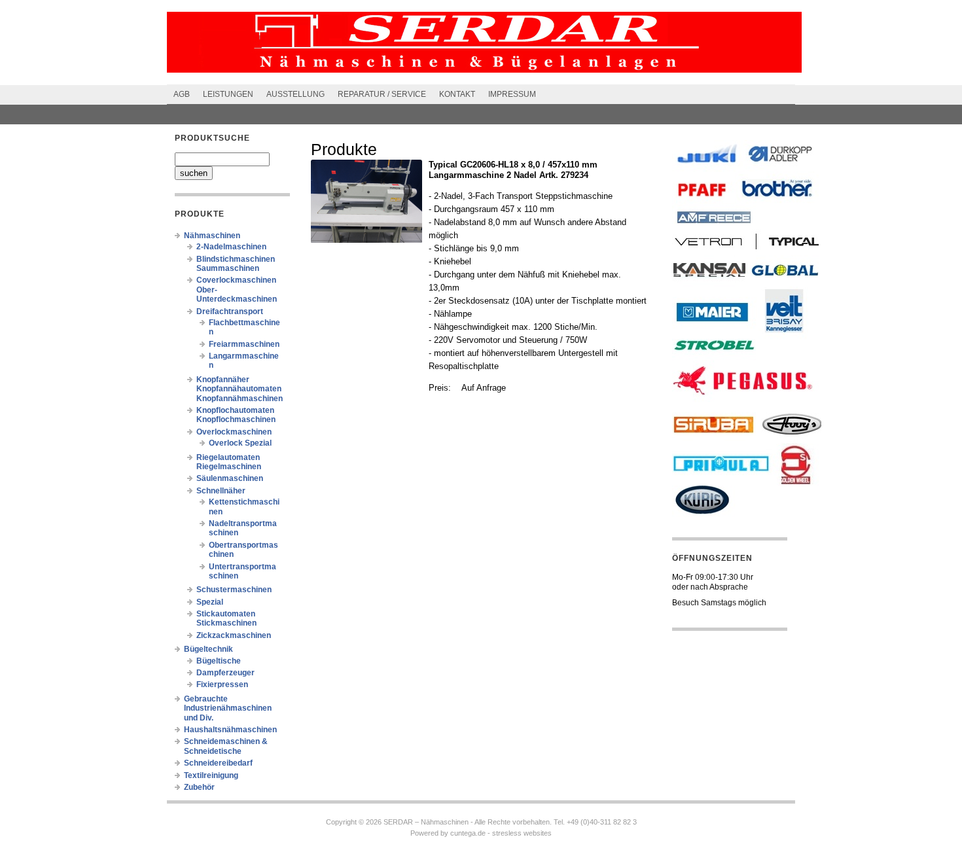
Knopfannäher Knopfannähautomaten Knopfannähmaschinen (239, 389)
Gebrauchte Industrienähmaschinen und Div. (228, 708)
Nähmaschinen (212, 235)
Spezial (209, 602)
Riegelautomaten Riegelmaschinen (228, 462)
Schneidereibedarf (218, 763)
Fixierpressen (222, 684)
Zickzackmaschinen (233, 635)
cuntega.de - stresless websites (501, 833)
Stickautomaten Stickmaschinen (226, 618)
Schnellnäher (220, 490)
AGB (181, 94)
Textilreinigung (211, 775)
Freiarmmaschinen (244, 344)
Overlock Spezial (240, 443)
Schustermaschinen (234, 589)
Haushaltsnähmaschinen (230, 729)
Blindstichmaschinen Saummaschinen (235, 264)
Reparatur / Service (382, 94)
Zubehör (199, 787)
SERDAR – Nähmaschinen (426, 822)
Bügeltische (218, 661)
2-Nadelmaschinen (231, 246)
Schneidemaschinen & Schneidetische (226, 746)
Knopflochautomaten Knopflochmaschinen (236, 415)
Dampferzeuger (225, 672)
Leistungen (228, 94)
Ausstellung (295, 94)
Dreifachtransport (229, 311)
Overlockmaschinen (234, 431)
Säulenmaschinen (229, 478)
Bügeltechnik (208, 649)
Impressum (512, 94)
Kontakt (457, 94)
